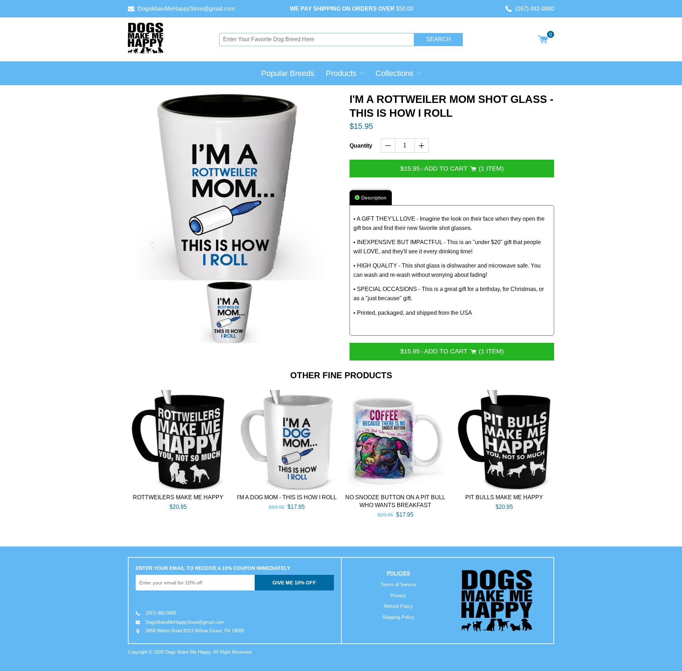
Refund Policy (398, 606)
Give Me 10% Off (294, 582)
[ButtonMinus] (388, 145)
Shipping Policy (398, 617)
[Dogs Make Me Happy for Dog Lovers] (145, 38)
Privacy (398, 595)
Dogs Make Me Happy (188, 652)
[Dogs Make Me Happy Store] (496, 600)
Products (341, 73)
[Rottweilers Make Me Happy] (178, 440)
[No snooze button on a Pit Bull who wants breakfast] (395, 440)
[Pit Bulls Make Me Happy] (504, 440)
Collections (394, 73)
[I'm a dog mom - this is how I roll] (287, 440)
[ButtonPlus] (422, 145)
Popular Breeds (287, 73)
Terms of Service (398, 584)
